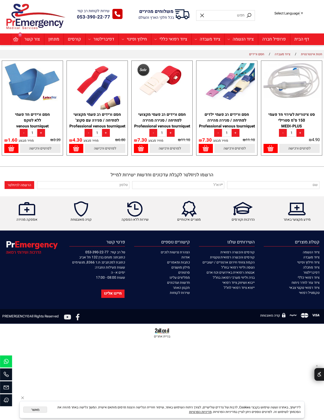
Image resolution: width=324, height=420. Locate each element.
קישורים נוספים (175, 242)
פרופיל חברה (274, 39)
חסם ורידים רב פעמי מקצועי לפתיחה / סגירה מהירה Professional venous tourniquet (162, 120)
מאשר (35, 410)
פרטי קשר (115, 242)
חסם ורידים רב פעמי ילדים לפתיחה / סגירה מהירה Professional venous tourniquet (227, 120)
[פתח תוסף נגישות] (319, 374)
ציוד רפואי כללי (173, 39)
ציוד (316, 257)
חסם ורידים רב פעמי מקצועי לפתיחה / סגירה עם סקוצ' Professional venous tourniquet (97, 120)
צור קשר (32, 39)
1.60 (12, 140)
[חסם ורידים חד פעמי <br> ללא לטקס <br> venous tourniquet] (32, 101)
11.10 (250, 140)
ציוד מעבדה (210, 39)
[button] (270, 148)
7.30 (207, 140)
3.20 (56, 140)
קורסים (74, 39)
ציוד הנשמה (243, 39)
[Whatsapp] (6, 363)
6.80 (121, 140)
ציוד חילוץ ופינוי (308, 262)
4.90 (316, 140)
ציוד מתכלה (311, 267)
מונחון (53, 39)
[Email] (6, 389)
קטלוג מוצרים (307, 242)
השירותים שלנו (240, 242)
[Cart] (15, 39)
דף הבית (301, 39)
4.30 (77, 140)
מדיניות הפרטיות (200, 412)
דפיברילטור (103, 39)
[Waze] (6, 401)
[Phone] (6, 376)
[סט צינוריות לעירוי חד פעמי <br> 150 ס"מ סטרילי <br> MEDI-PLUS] (291, 97)
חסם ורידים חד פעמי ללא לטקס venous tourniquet (32, 120)
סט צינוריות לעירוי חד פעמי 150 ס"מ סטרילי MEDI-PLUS (291, 120)
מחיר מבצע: (220, 140)
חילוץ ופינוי (137, 39)
